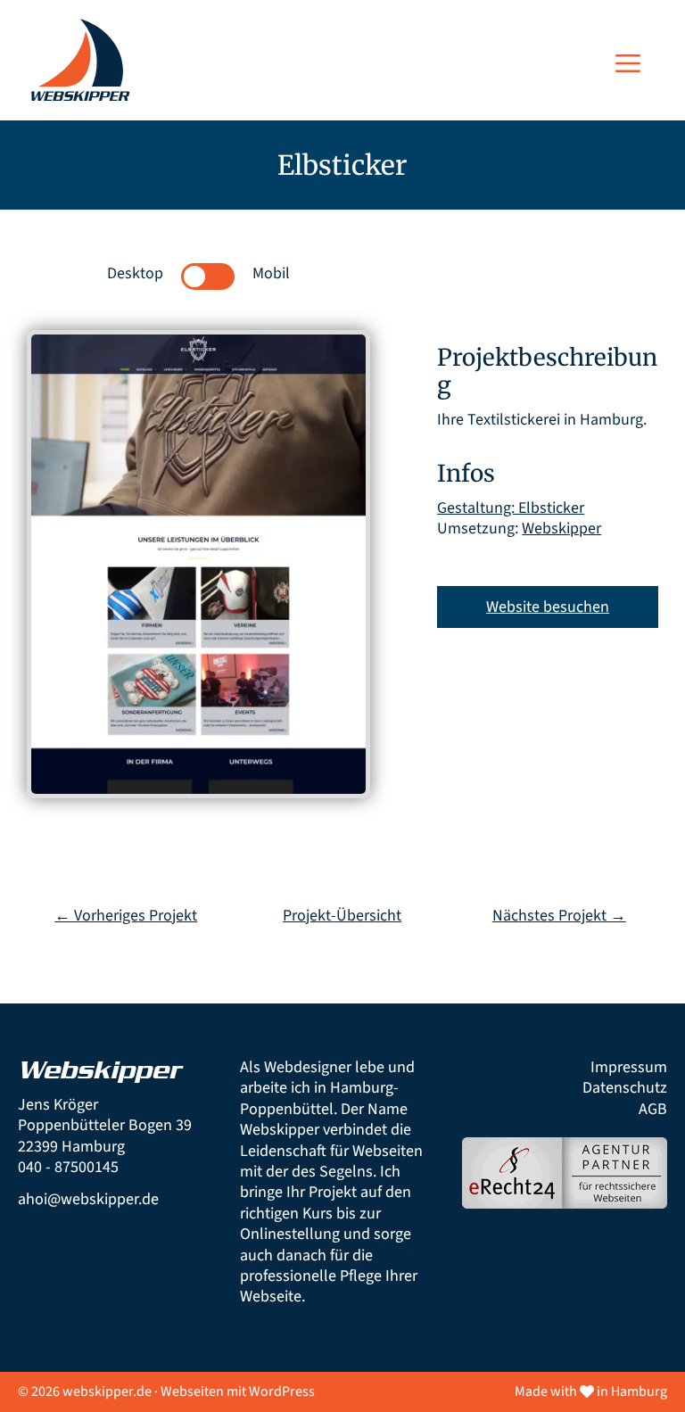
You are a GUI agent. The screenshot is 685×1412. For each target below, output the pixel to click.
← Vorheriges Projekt (125, 915)
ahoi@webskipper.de (88, 1199)
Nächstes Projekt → (559, 915)
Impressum (628, 1067)
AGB (653, 1109)
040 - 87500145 (68, 1167)
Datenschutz (624, 1088)
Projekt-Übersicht (342, 915)
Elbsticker (551, 508)
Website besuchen (547, 607)
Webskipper (561, 528)
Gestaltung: (477, 508)
